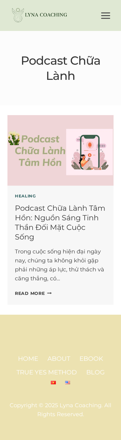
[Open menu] (105, 15)
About (58, 358)
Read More (33, 293)
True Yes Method (46, 372)
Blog (95, 372)
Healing (25, 196)
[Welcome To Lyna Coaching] (40, 15)
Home (28, 358)
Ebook (91, 358)
